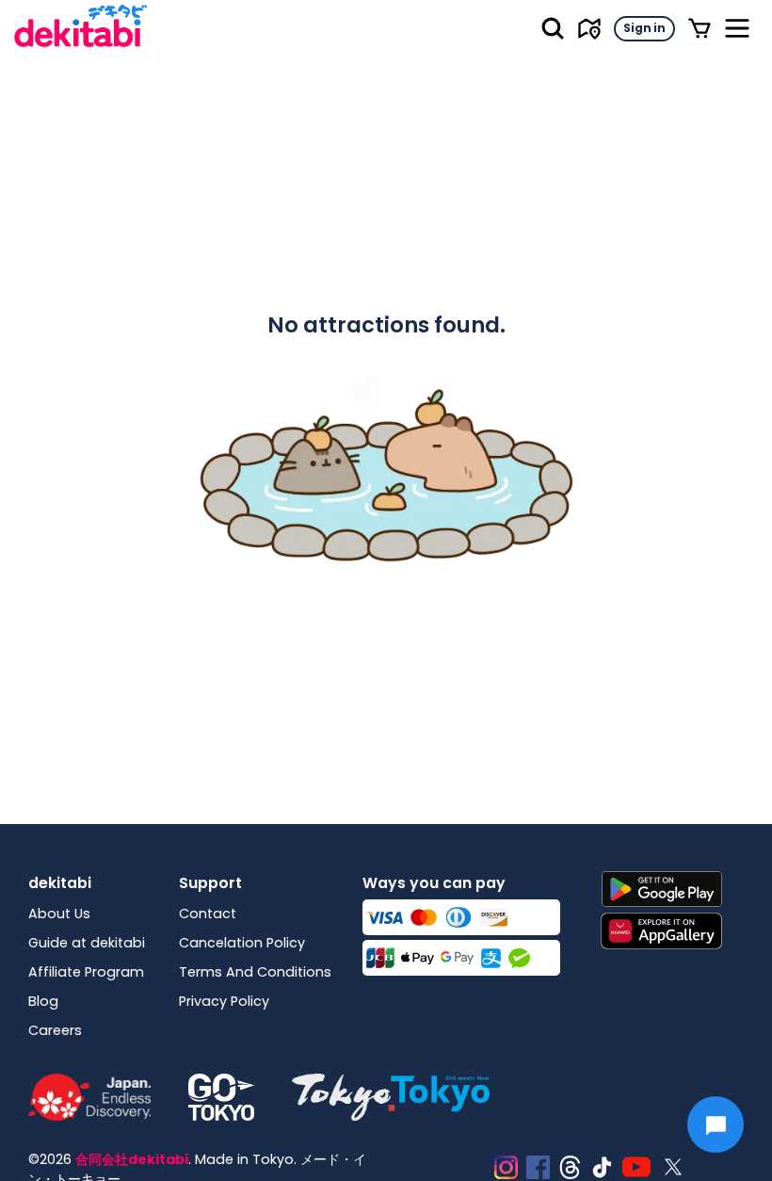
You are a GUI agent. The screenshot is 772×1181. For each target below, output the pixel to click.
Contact (207, 913)
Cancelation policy (242, 942)
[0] (699, 28)
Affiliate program (86, 972)
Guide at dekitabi (86, 942)
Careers (55, 1030)
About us (59, 913)
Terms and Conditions (255, 972)
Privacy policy (224, 1001)
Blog (43, 1001)
